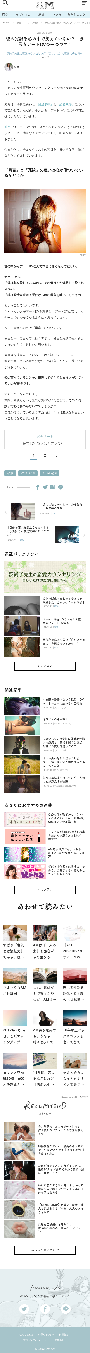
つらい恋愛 (33, 22)
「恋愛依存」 (65, 104)
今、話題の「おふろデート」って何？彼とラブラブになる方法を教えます (60, 1130)
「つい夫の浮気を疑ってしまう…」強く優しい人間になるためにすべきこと (64, 762)
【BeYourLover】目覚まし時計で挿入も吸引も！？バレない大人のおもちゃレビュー (60, 1208)
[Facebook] (37, 487)
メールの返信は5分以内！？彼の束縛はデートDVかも (63, 621)
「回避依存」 (44, 104)
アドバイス (28, 473)
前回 (7, 127)
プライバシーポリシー (36, 1340)
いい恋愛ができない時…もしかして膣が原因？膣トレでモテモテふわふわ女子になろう (60, 1189)
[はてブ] (53, 487)
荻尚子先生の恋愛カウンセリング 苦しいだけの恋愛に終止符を (45, 53)
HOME (6, 23)
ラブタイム (23, 14)
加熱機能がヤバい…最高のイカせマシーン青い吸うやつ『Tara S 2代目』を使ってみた (61, 1150)
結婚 (41, 14)
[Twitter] (45, 487)
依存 (10, 473)
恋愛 (5, 14)
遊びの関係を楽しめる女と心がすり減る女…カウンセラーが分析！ (64, 600)
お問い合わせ (46, 1334)
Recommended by (70, 1096)
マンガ (56, 14)
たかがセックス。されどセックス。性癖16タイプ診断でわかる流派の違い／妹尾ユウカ (61, 1169)
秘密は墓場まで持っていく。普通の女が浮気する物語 (64, 779)
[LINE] (60, 487)
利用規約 (64, 1334)
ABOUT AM (26, 1334)
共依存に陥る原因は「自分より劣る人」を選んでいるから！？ (64, 641)
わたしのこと (76, 14)
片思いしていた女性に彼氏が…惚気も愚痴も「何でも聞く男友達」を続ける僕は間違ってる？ (64, 742)
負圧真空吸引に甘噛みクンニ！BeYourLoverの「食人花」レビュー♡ (60, 1228)
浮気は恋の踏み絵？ (57, 719)
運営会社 (59, 1340)
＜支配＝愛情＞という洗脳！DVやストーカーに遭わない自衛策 (63, 701)
